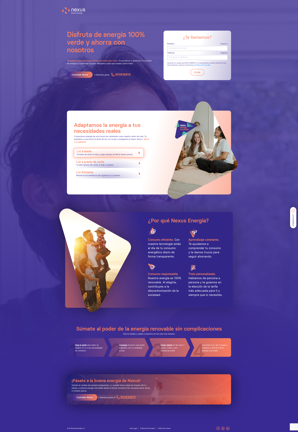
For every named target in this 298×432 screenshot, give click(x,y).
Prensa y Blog (193, 2)
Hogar (75, 2)
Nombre (170, 43)
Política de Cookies (164, 428)
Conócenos (209, 2)
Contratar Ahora (80, 74)
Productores (131, 2)
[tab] (109, 152)
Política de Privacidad (203, 65)
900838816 (123, 74)
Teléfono (171, 52)
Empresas (110, 2)
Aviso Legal (133, 428)
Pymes (92, 2)
